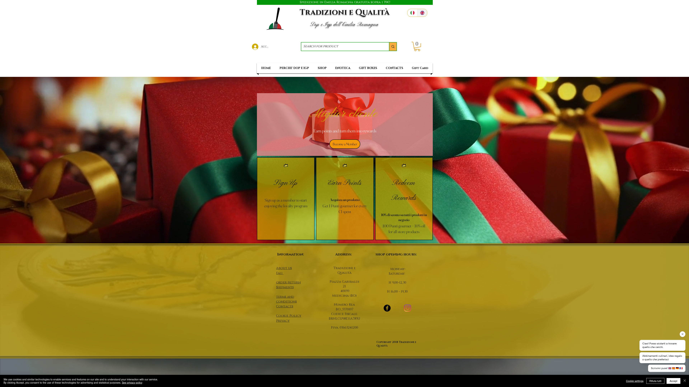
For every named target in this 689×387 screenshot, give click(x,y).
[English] (422, 13)
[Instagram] (407, 308)
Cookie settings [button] (634, 381)
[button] (417, 46)
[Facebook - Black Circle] (387, 308)
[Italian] (412, 13)
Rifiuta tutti (655, 381)
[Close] (685, 381)
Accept (673, 381)
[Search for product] (393, 46)
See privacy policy (132, 382)
